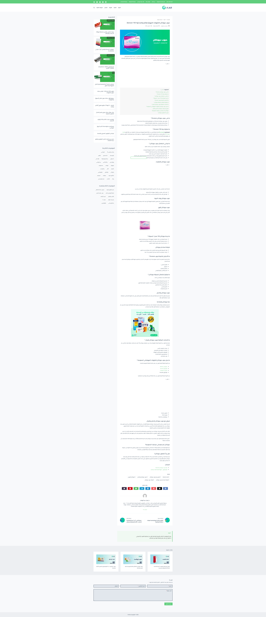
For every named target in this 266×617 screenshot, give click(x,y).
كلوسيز (112, 169)
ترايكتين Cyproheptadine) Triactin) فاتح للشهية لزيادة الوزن (104, 85)
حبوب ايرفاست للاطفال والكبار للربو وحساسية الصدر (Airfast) (134, 567)
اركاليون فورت (111, 175)
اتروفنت (106, 165)
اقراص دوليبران (111, 196)
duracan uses (166, 477)
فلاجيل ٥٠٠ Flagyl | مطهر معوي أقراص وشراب (104, 106)
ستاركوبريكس (111, 203)
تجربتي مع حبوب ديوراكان (155, 477)
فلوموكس (100, 172)
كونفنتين (106, 172)
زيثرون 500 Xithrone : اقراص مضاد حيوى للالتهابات (105, 92)
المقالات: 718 (145, 509)
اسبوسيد (99, 175)
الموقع (116, 586)
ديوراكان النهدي (131, 477)
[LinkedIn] (105, 2)
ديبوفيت (104, 175)
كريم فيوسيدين (101, 179)
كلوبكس (103, 152)
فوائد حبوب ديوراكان (149, 480)
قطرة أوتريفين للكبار (110, 193)
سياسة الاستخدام (124, 1)
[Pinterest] (153, 488)
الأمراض (105, 7)
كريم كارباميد (103, 196)
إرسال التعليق (168, 604)
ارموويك (112, 165)
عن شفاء (153, 1)
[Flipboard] (130, 488)
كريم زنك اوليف (111, 200)
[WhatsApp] (136, 488)
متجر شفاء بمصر (170, 1)
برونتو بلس (112, 162)
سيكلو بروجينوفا (104, 159)
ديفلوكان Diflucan (163, 367)
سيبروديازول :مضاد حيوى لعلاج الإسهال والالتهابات (104, 99)
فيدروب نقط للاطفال (100, 190)
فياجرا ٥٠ (104, 200)
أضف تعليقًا (169, 591)
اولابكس (97, 159)
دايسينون (112, 159)
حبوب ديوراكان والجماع (142, 477)
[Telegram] (142, 488)
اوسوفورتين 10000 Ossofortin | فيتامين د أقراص (106, 67)
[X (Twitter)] (97, 2)
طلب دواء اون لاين (140, 1)
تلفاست (108, 179)
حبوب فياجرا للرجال (100, 193)
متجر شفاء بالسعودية (161, 1)
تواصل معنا (148, 1)
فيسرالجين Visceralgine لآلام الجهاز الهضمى (105, 127)
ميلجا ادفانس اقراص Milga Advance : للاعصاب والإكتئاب (105, 32)
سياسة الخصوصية (132, 1)
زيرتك (113, 179)
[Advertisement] (145, 75)
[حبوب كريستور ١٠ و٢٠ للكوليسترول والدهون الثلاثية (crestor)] (106, 559)
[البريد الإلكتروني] (124, 488)
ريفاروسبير (102, 169)
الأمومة (110, 7)
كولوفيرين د (103, 203)
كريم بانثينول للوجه (110, 190)
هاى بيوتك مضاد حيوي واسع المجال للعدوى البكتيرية (105, 113)
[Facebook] (94, 2)
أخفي (162, 89)
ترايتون (99, 155)
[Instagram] (100, 2)
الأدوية (119, 7)
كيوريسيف (112, 155)
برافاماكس (105, 162)
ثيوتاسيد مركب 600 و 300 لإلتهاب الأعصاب (105, 120)
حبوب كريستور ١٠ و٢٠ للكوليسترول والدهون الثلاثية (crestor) (106, 567)
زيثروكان (112, 172)
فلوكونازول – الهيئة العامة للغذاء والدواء (159, 470)
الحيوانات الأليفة (100, 7)
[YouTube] (102, 2)
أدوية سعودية (155, 26)
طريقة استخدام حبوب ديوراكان (162, 480)
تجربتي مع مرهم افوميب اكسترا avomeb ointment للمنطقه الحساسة (162, 567)
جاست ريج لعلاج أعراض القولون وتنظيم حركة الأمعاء (104, 140)
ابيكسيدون (105, 155)
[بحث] (94, 7)
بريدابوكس (98, 162)
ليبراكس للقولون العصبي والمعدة (105, 133)
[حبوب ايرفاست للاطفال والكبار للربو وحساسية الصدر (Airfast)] (133, 559)
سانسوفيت (101, 165)
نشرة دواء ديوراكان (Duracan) (161, 468)
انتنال (108, 169)
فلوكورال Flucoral (163, 368)
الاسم (170, 586)
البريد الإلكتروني (141, 586)
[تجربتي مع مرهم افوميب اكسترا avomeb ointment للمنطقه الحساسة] (160, 559)
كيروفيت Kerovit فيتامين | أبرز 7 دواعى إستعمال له (104, 50)
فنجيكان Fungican (163, 370)
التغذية (115, 7)
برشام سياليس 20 (110, 152)
